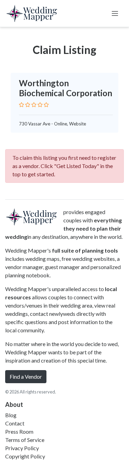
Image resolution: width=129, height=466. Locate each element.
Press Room (19, 431)
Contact (14, 423)
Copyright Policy (25, 456)
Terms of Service (24, 439)
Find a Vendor (26, 376)
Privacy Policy (22, 448)
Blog (11, 415)
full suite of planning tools (85, 250)
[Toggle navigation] (114, 13)
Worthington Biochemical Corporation (65, 88)
